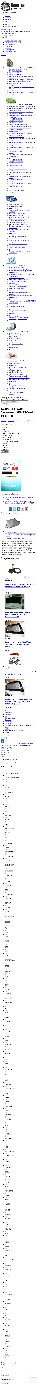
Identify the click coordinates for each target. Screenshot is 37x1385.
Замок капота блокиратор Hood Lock (21, 126)
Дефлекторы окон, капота (17, 213)
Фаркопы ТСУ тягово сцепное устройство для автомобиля (19, 286)
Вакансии (8, 720)
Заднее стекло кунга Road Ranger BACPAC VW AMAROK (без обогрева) (19, 644)
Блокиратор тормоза (15, 113)
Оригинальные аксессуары (18, 222)
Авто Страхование (15, 363)
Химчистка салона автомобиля (19, 378)
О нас (7, 21)
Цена (11, 514)
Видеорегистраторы (15, 71)
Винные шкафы (14, 72)
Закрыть (3, 754)
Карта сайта (5, 752)
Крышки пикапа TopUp (17, 221)
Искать (4, 37)
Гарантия (8, 714)
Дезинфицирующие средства (18, 367)
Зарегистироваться (11, 26)
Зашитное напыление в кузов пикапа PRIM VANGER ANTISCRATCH (17, 614)
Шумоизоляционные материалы (19, 81)
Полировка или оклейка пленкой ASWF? (19, 501)
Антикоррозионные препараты (19, 269)
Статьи (7, 729)
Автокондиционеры (15, 206)
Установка (8, 713)
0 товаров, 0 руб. (6, 29)
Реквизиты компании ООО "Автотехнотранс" (16, 745)
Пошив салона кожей (16, 372)
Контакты (8, 17)
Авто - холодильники (16, 204)
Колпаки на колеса (15, 333)
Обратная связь (10, 718)
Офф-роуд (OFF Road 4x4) (17, 281)
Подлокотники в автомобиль (18, 224)
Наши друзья (9, 721)
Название (16, 514)
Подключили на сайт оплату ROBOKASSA (19, 503)
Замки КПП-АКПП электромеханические (16, 120)
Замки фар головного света (18, 124)
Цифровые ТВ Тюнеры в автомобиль (21, 80)
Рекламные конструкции (17, 374)
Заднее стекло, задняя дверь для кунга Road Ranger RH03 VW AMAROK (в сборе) (18, 701)
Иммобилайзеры (14, 131)
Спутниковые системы (16, 137)
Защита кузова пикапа (16, 278)
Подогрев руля (14, 283)
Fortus (7, 732)
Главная (7, 16)
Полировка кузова (15, 371)
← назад (11, 85)
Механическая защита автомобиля (20, 133)
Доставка (8, 19)
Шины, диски (13, 337)
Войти (7, 24)
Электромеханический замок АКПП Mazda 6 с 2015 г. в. (20, 673)
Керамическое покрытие (17, 369)
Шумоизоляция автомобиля (18, 379)
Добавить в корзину (17, 538)
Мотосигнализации (15, 135)
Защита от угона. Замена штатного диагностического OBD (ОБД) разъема (20, 586)
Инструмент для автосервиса (18, 279)
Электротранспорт (15, 338)
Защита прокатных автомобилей (20, 128)
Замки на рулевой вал (16, 122)
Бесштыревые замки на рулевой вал (21, 112)
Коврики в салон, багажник (18, 219)
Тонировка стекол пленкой (18, 376)
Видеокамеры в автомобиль (18, 69)
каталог (3, 55)
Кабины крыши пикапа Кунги (19, 217)
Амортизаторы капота (16, 267)
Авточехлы (12, 208)
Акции (7, 716)
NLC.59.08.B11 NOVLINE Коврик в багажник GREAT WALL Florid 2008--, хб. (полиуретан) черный (20, 534)
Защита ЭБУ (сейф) (15, 130)
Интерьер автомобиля (16, 215)
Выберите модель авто (8, 33)
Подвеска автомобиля (16, 335)
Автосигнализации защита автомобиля (22, 106)
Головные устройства (16, 74)
